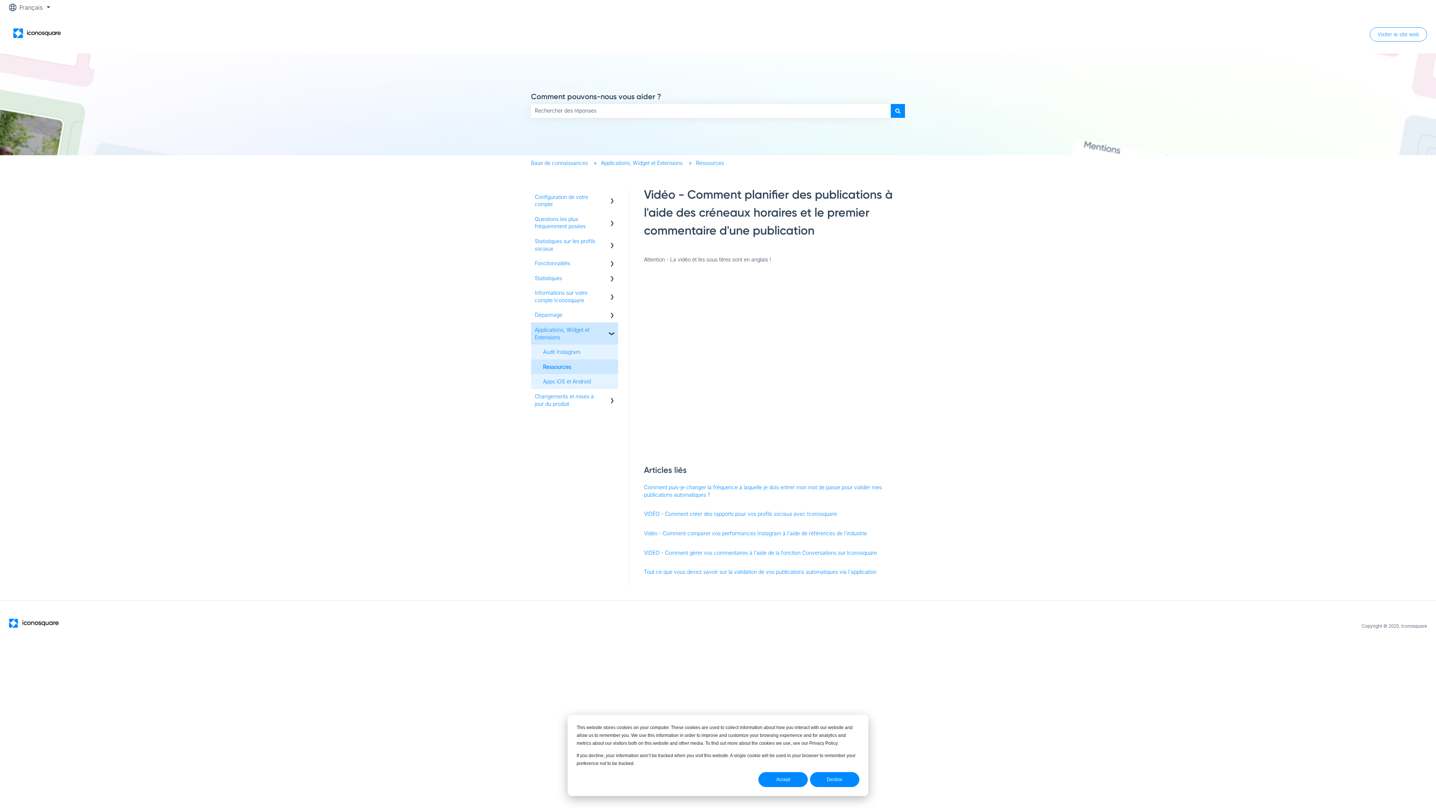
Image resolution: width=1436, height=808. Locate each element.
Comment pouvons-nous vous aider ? (596, 96)
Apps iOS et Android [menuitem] (567, 381)
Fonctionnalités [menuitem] (552, 263)
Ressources (710, 163)
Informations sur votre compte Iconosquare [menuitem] (561, 296)
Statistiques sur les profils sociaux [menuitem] (565, 245)
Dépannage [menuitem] (548, 315)
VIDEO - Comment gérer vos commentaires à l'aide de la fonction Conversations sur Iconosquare (760, 553)
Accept (783, 779)
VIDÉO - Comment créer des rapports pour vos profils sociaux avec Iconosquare (740, 514)
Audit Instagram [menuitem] (561, 352)
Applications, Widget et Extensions (641, 163)
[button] (612, 198)
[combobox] (711, 110)
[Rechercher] (898, 110)
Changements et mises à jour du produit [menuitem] (564, 400)
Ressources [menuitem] (557, 367)
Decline (835, 779)
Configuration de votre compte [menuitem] (561, 201)
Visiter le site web (1398, 34)
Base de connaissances (559, 163)
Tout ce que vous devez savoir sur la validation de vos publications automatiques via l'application (760, 572)
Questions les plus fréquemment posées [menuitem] (560, 223)
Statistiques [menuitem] (548, 278)
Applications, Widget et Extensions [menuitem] (562, 333)
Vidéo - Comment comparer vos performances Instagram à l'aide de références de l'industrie (755, 533)
